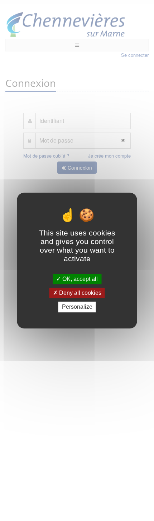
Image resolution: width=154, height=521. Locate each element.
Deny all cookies (79, 293)
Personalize (77, 307)
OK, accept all (79, 279)
